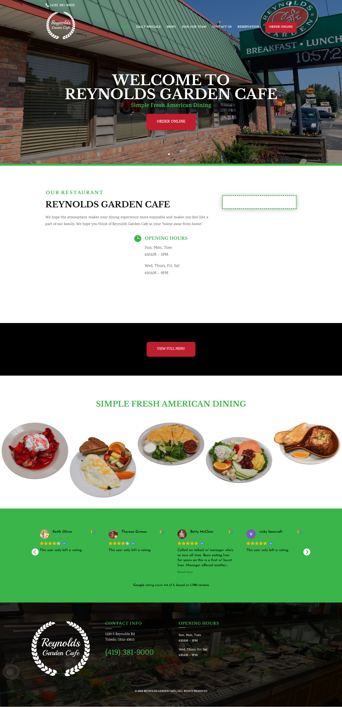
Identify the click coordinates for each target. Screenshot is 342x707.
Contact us (221, 28)
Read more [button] (185, 572)
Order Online (281, 27)
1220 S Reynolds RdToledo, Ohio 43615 (120, 637)
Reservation (248, 28)
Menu (171, 28)
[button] (306, 552)
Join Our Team (194, 28)
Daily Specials (148, 28)
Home (125, 28)
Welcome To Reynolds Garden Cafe (171, 87)
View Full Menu (171, 349)
